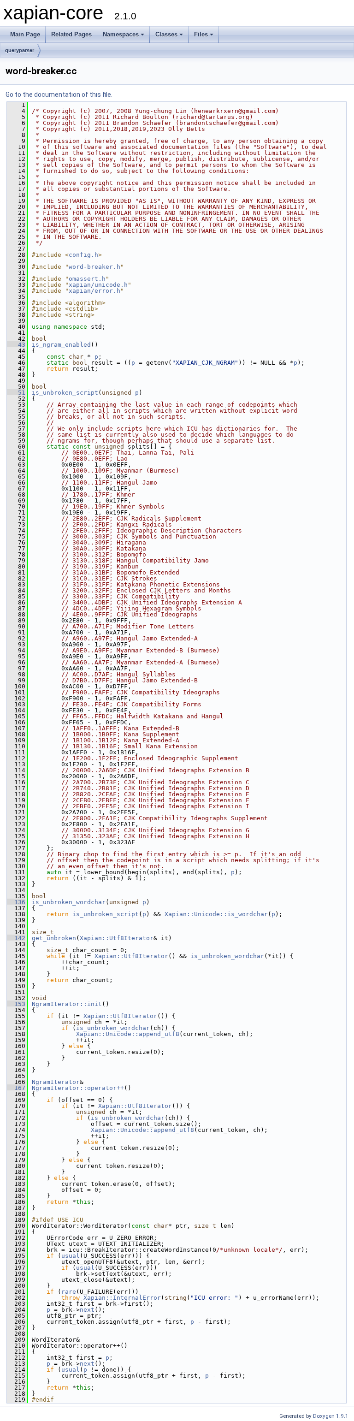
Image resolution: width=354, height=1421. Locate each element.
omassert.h (87, 278)
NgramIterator (56, 1081)
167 (16, 1087)
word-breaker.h (94, 266)
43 (16, 344)
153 (16, 1004)
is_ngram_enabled (61, 344)
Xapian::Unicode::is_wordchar (216, 914)
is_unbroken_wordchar (69, 902)
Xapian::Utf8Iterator (116, 938)
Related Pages (71, 34)
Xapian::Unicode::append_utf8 (127, 1033)
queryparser (19, 50)
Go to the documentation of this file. (59, 94)
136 (16, 902)
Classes (166, 34)
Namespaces (121, 34)
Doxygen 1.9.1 (330, 1416)
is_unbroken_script (65, 392)
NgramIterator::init (67, 1004)
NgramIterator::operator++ (78, 1087)
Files (201, 34)
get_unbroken (54, 938)
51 (16, 392)
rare (68, 1291)
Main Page (25, 34)
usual (70, 1255)
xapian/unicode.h (98, 284)
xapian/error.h (94, 290)
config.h (83, 254)
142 (16, 938)
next (87, 1309)
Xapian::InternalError (122, 1297)
